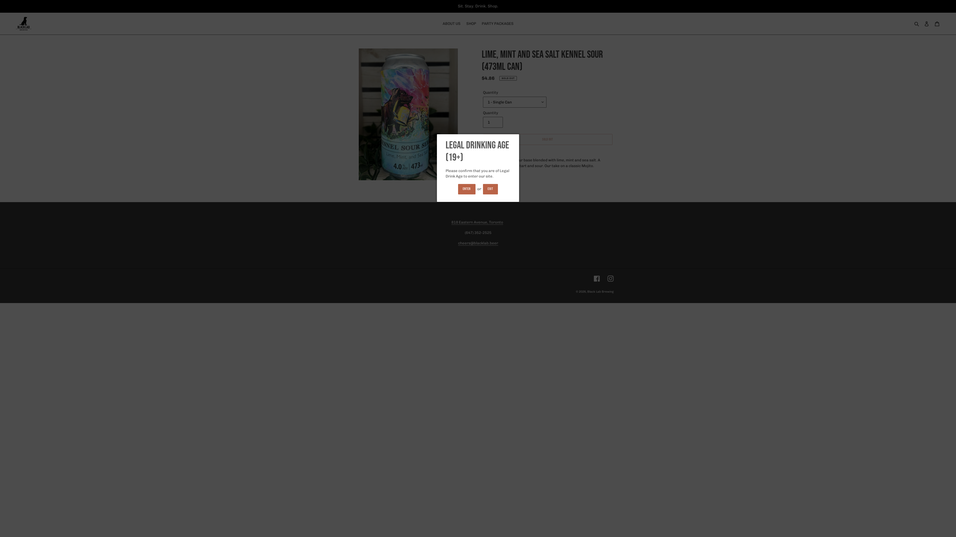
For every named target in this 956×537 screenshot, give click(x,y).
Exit (490, 189)
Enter (467, 189)
